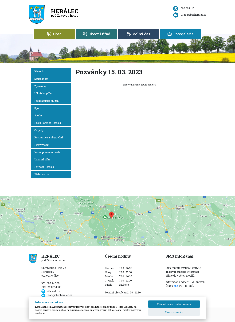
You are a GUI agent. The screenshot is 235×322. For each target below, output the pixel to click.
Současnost (41, 78)
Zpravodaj (40, 86)
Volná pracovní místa (47, 152)
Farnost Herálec (44, 166)
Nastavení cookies (174, 312)
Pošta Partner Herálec (47, 122)
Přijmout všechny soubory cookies (174, 304)
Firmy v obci (41, 144)
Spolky (38, 115)
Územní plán (42, 159)
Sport (37, 108)
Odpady (39, 130)
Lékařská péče (42, 93)
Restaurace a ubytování (48, 137)
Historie (39, 71)
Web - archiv (42, 174)
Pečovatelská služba (46, 100)
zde (176, 285)
